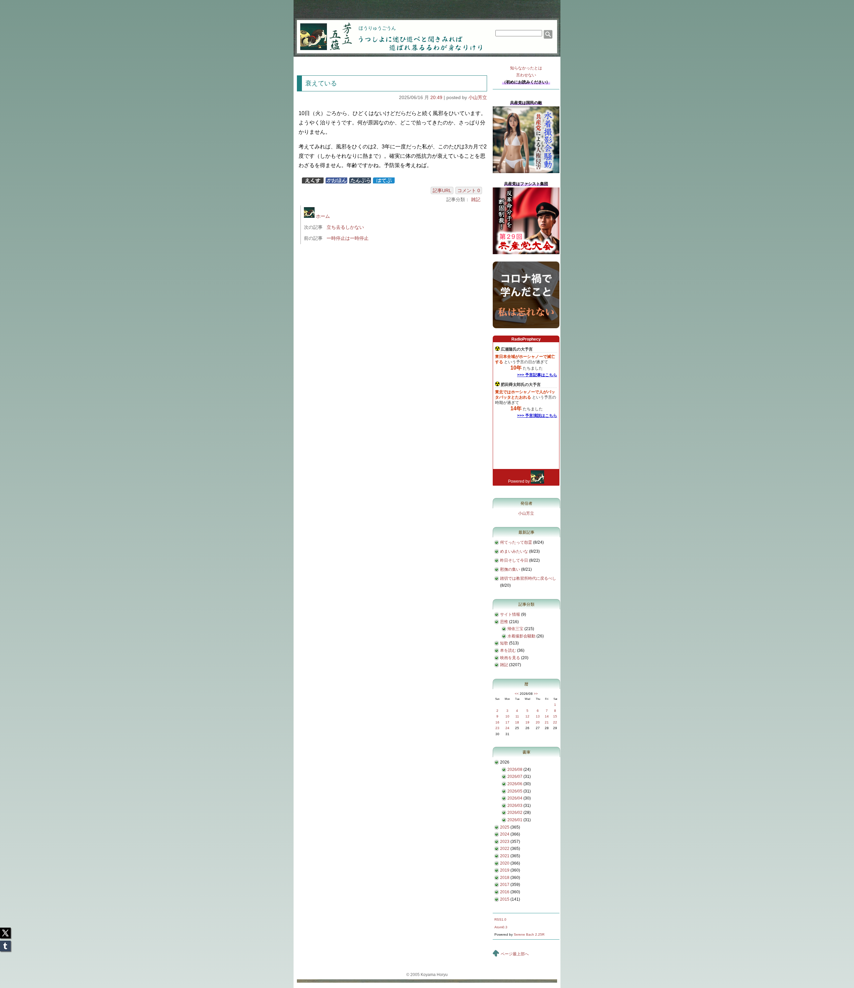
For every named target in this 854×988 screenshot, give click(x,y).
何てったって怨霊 (516, 542)
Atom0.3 (500, 927)
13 (538, 716)
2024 (504, 834)
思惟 (504, 621)
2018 (504, 877)
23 (497, 728)
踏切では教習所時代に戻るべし (528, 578)
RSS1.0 (500, 919)
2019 (504, 870)
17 (507, 722)
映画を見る (510, 657)
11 (517, 716)
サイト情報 (510, 614)
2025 (504, 827)
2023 (504, 841)
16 (497, 722)
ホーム (322, 216)
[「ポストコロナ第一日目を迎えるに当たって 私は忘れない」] (526, 327)
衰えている (321, 83)
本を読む (508, 650)
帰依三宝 (515, 628)
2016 (504, 892)
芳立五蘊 (321, 32)
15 (555, 716)
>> (536, 693)
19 (527, 722)
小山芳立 (477, 97)
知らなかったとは (526, 71)
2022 (504, 848)
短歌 (504, 643)
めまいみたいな (514, 551)
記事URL (442, 190)
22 (555, 722)
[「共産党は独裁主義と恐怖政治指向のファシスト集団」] (526, 253)
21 (547, 722)
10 (507, 716)
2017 (504, 884)
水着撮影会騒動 (521, 636)
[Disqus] (393, 338)
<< (517, 693)
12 (527, 716)
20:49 (436, 97)
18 (517, 722)
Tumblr (5, 944)
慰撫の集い (510, 569)
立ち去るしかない (345, 227)
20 (538, 722)
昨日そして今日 (514, 560)
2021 (504, 856)
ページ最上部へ (515, 954)
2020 (504, 863)
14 (547, 716)
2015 (504, 899)
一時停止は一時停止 (348, 238)
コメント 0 (468, 190)
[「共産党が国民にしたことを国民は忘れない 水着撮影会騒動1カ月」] (526, 171)
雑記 (475, 199)
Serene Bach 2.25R (529, 934)
